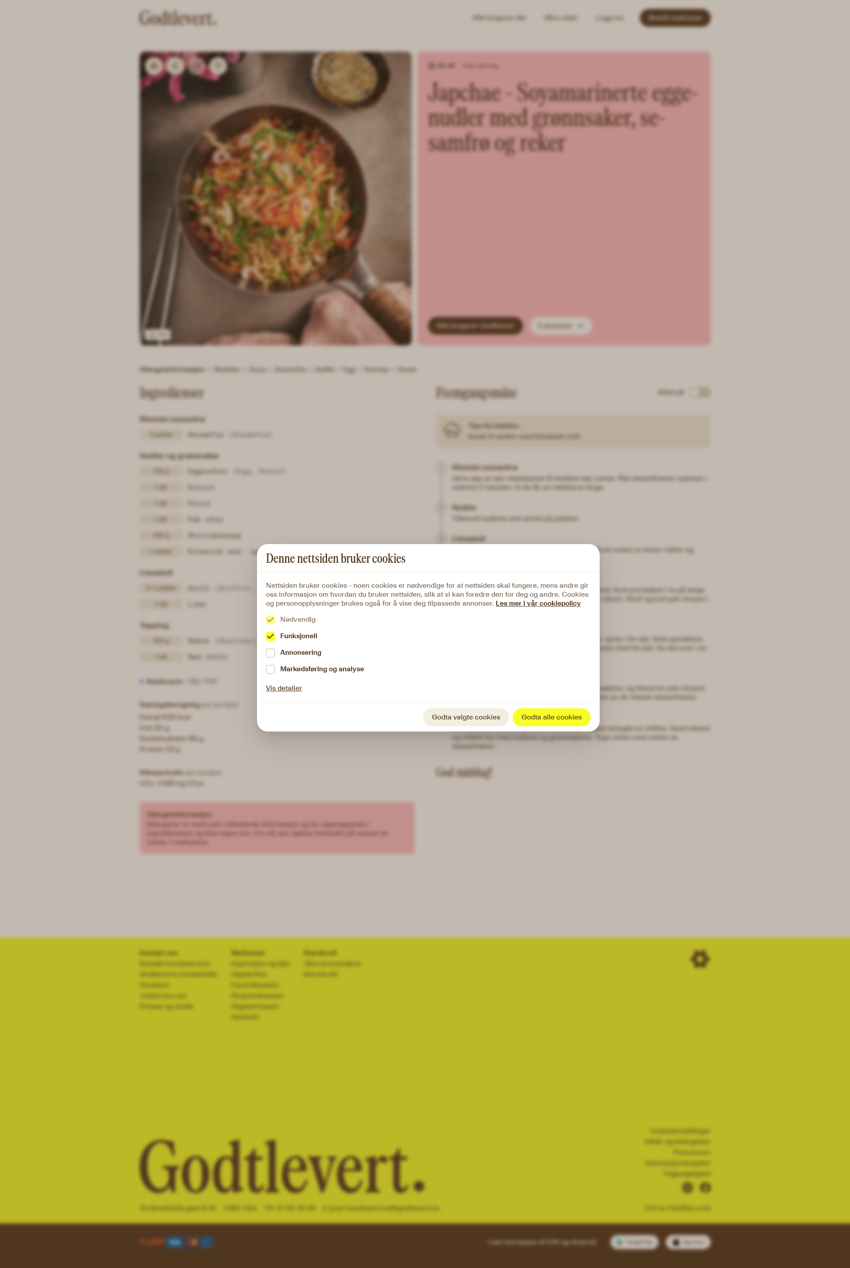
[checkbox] (270, 619)
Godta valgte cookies (466, 717)
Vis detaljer (284, 688)
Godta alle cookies (552, 717)
